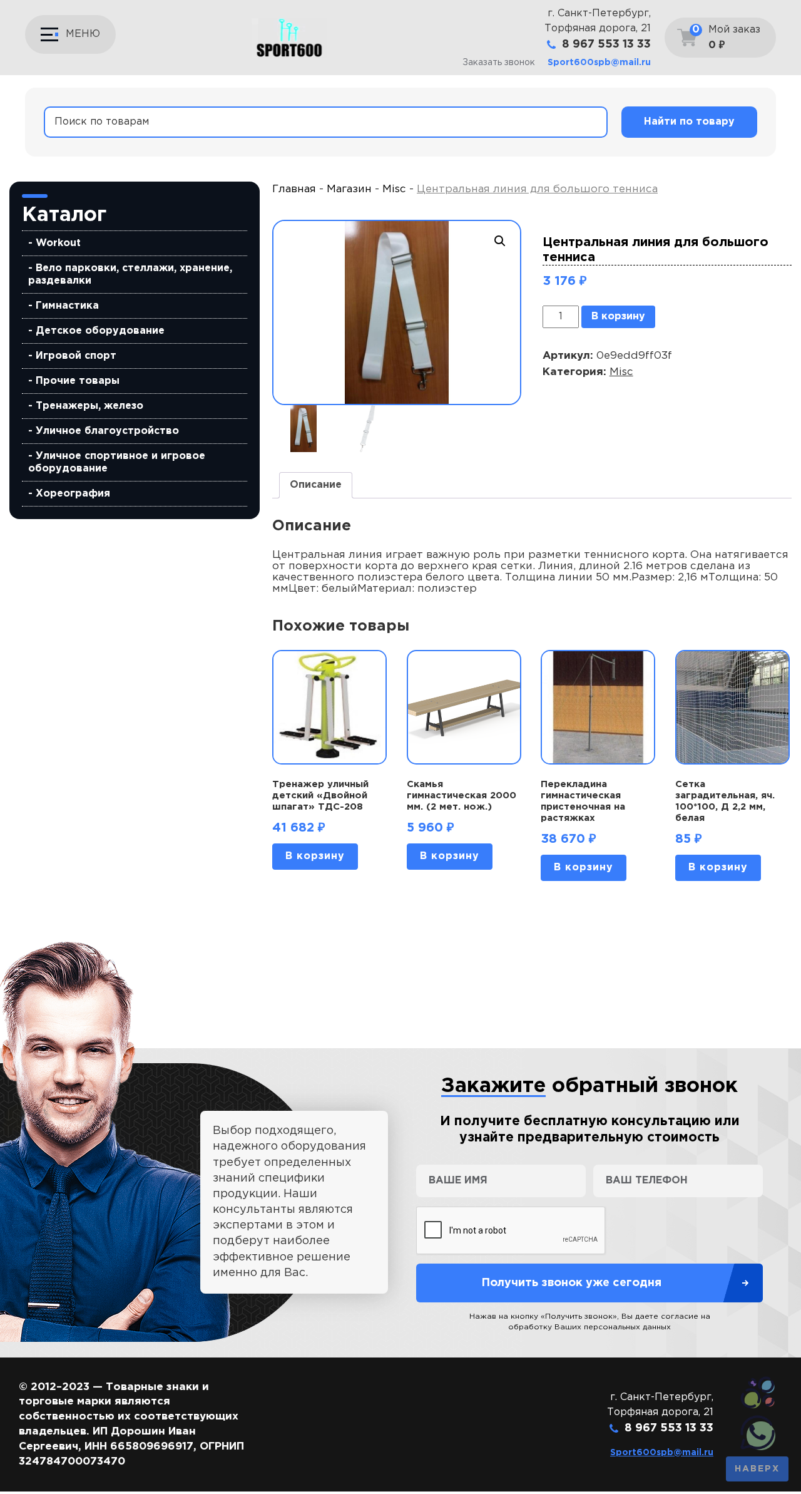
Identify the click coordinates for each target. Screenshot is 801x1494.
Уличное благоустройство (107, 431)
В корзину (618, 316)
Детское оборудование (100, 331)
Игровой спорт (76, 356)
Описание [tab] (316, 485)
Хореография (73, 493)
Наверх (757, 1469)
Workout (58, 243)
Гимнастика (67, 306)
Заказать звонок (498, 62)
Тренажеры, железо (89, 406)
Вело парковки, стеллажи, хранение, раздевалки (130, 275)
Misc (394, 189)
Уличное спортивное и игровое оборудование (116, 462)
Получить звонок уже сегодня (571, 1283)
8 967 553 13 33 (606, 44)
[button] (500, 241)
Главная (294, 189)
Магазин (349, 189)
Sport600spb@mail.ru (599, 62)
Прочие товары (78, 381)
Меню (83, 34)
